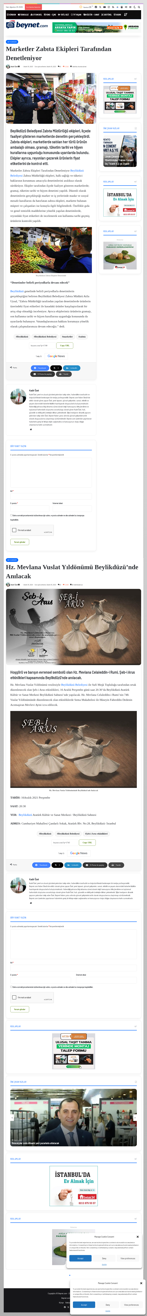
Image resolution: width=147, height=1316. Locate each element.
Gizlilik (108, 1311)
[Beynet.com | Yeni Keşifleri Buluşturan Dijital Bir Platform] (27, 25)
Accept (84, 1304)
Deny (108, 1304)
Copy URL (64, 345)
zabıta (83, 336)
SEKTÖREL (107, 15)
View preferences (131, 1304)
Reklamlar (120, 240)
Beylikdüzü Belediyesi (45, 336)
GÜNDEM (12, 15)
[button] (141, 1283)
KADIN (118, 15)
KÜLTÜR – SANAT (92, 15)
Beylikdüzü (17, 291)
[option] (120, 151)
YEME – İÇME (51, 15)
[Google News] (56, 356)
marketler (68, 336)
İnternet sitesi (57, 503)
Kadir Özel (14, 66)
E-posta (14, 503)
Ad (11, 491)
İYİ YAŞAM (77, 15)
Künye (61, 1302)
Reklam (68, 1302)
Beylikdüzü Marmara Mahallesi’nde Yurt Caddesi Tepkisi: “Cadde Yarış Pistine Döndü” (74, 7)
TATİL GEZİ (64, 15)
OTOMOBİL (37, 15)
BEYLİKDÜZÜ (12, 42)
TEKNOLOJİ (24, 15)
